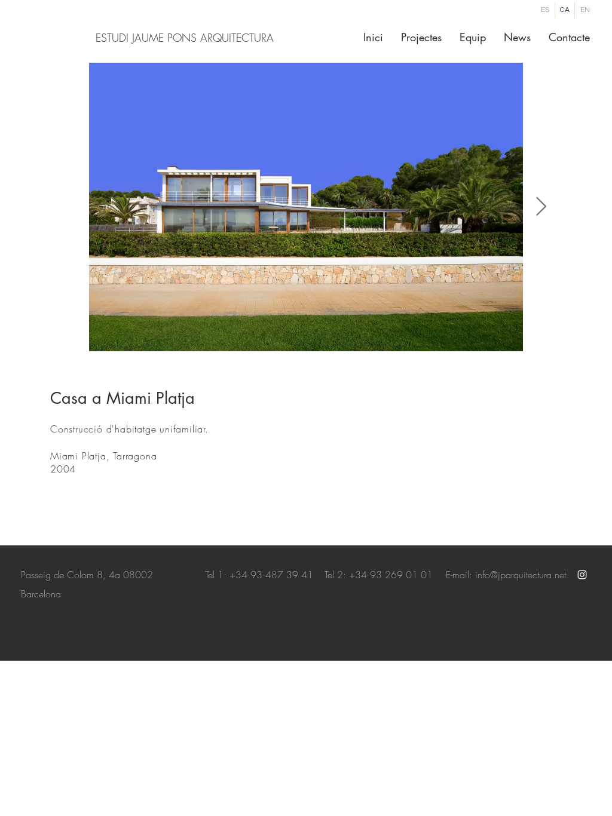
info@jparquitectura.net (520, 574)
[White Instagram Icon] (582, 575)
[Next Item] (541, 207)
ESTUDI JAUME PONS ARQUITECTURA (185, 37)
